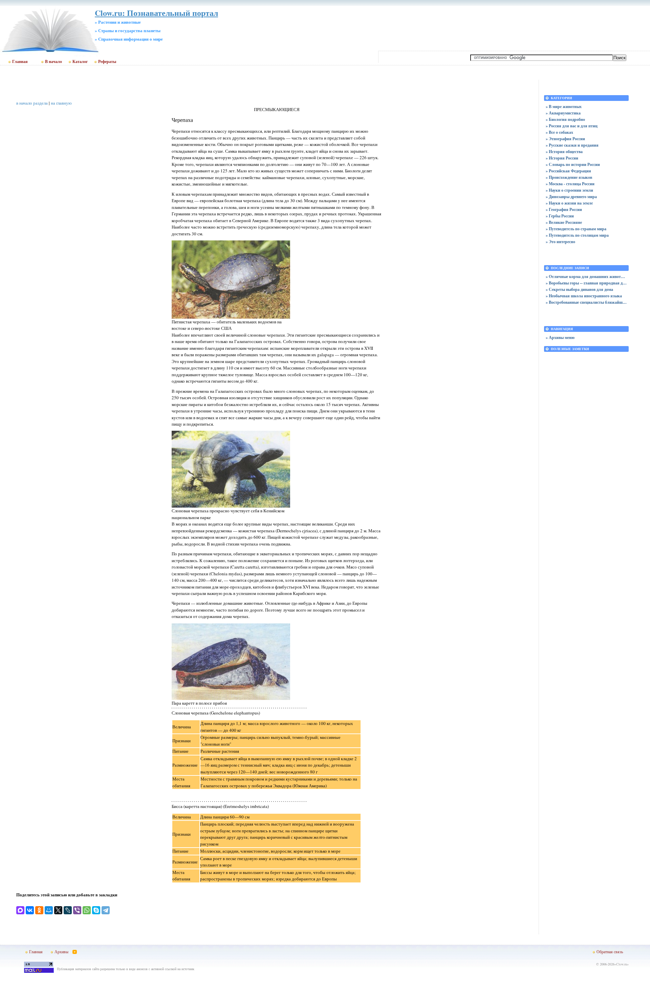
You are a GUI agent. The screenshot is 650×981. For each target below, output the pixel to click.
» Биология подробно (565, 119)
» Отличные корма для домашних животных (586, 276)
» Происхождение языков (569, 177)
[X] (58, 910)
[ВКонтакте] (30, 910)
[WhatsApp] (87, 910)
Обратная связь (610, 951)
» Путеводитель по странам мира (576, 229)
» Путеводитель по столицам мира (577, 235)
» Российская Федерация (568, 171)
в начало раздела (32, 103)
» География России (564, 209)
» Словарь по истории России (573, 164)
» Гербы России (560, 216)
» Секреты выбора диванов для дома (579, 289)
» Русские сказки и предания (572, 145)
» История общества (564, 151)
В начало (53, 61)
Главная (20, 61)
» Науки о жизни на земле (569, 203)
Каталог (80, 61)
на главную (61, 103)
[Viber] (77, 910)
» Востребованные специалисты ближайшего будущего (586, 302)
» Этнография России (565, 139)
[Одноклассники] (39, 910)
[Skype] (96, 910)
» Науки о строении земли (569, 190)
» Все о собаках (559, 132)
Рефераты (107, 61)
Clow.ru (621, 964)
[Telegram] (106, 910)
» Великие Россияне (564, 222)
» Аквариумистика (563, 113)
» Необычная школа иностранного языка (584, 296)
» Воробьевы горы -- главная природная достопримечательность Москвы (586, 283)
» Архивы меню (560, 337)
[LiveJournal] (68, 910)
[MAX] (20, 910)
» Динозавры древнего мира (571, 196)
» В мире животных (564, 106)
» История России (562, 158)
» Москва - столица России (570, 184)
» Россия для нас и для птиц (572, 126)
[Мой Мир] (49, 910)
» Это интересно (560, 241)
